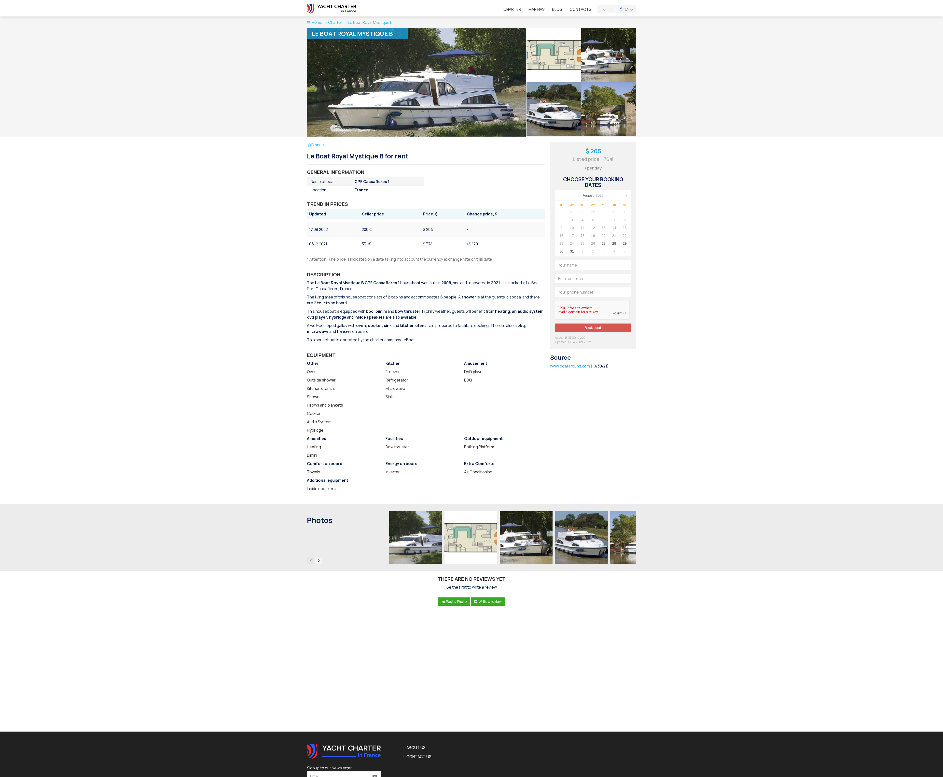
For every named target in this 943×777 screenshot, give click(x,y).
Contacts (580, 9)
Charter (512, 9)
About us (416, 747)
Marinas (536, 9)
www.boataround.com (570, 366)
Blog (557, 9)
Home (317, 22)
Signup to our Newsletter (329, 768)
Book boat (593, 327)
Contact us (418, 756)
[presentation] (310, 560)
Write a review (490, 601)
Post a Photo (456, 601)
